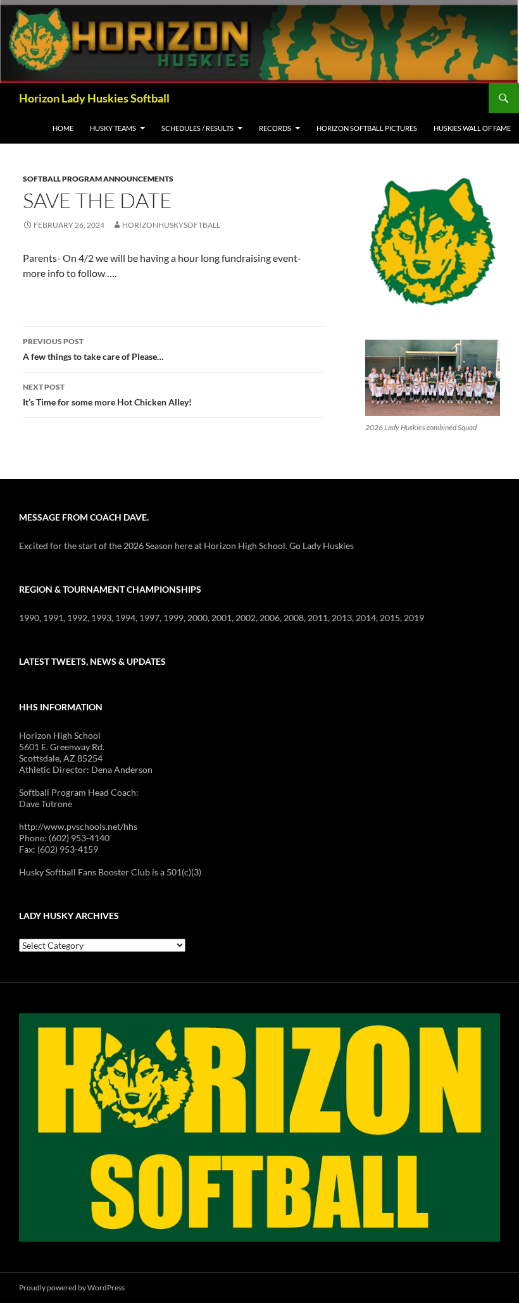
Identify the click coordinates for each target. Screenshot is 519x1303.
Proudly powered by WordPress (72, 1287)
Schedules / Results (197, 128)
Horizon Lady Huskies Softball (94, 98)
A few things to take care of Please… (93, 349)
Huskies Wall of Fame (472, 128)
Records (275, 128)
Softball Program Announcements (98, 178)
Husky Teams (113, 128)
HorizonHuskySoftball (171, 225)
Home (63, 128)
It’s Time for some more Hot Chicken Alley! (107, 394)
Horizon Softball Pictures (366, 128)
